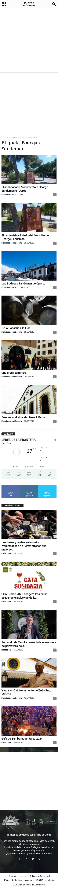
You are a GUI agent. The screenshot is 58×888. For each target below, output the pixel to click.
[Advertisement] (29, 40)
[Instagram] (26, 859)
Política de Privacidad (40, 876)
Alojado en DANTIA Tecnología (39, 880)
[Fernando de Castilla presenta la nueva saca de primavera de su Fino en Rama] (29, 624)
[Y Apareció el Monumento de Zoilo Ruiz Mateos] (29, 673)
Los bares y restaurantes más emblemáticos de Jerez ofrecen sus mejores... (23, 546)
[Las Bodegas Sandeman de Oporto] (29, 266)
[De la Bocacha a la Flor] (29, 310)
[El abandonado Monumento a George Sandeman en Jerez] (29, 169)
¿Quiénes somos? (15, 853)
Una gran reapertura (13, 372)
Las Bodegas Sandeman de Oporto (23, 283)
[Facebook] (19, 859)
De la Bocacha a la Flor (15, 328)
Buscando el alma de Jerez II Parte (23, 417)
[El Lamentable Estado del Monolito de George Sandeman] (29, 217)
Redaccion (6, 553)
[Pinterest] (32, 859)
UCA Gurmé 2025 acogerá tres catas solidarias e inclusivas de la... (24, 595)
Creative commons (17, 876)
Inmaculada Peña (8, 194)
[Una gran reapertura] (29, 355)
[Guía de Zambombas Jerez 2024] (29, 721)
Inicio (3, 137)
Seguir (29, 486)
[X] (39, 859)
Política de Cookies (13, 880)
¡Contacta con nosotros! (39, 853)
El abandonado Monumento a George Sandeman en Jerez (24, 188)
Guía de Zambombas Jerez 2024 (22, 738)
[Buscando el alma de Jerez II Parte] (29, 399)
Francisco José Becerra (11, 243)
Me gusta (10, 486)
